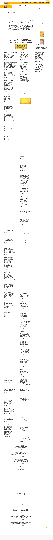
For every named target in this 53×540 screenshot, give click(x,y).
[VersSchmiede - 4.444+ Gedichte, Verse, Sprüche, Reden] (5, 6)
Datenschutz (41, 2)
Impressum (47, 2)
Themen (26, 2)
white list (12, 2)
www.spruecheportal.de (26, 439)
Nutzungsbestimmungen (33, 2)
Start (23, 2)
